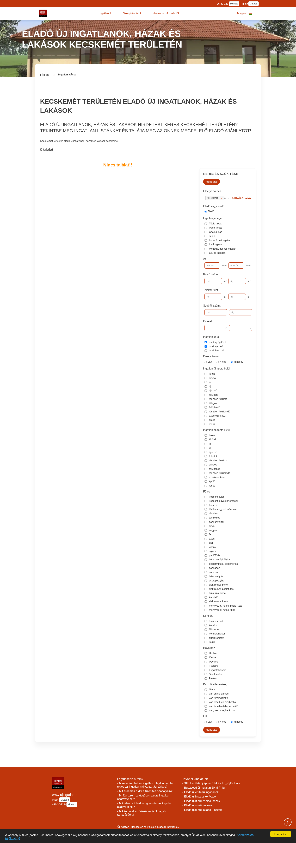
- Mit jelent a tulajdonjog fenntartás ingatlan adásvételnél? (144, 805)
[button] (105, 13)
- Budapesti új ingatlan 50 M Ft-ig (203, 787)
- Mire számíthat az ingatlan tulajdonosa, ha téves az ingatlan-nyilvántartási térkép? (145, 785)
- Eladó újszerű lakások (197, 805)
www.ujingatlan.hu (65, 795)
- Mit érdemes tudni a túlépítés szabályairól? (145, 791)
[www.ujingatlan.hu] (43, 13)
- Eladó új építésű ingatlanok (200, 792)
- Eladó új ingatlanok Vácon (199, 796)
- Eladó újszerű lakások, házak (202, 810)
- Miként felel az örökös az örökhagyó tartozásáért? (141, 813)
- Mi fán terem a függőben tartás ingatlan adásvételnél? (143, 797)
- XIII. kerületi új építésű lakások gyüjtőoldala (211, 783)
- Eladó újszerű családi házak (201, 801)
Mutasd (234, 3)
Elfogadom (280, 834)
